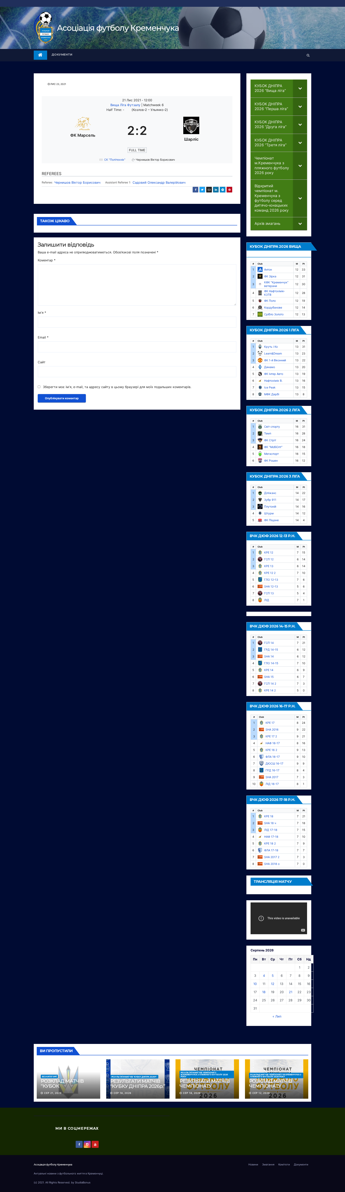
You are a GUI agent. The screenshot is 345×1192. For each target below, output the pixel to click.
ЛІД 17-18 (270, 830)
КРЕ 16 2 (271, 750)
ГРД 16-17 (272, 770)
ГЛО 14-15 (271, 663)
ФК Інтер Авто (273, 373)
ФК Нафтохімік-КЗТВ (274, 292)
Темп (267, 433)
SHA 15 (269, 676)
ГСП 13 (269, 593)
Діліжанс (270, 493)
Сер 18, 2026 (122, 1092)
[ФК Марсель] (82, 130)
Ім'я (42, 313)
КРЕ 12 (268, 552)
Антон (268, 269)
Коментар (47, 260)
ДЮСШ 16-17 (274, 763)
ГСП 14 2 (270, 683)
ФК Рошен (271, 460)
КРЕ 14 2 (270, 690)
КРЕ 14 (268, 670)
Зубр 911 (270, 499)
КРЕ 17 (270, 722)
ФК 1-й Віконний (275, 360)
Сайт (42, 362)
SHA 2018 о (272, 863)
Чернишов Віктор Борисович (77, 182)
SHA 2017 (272, 777)
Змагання (268, 1164)
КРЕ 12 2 (270, 573)
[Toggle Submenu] (300, 88)
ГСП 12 (269, 559)
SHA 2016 (272, 729)
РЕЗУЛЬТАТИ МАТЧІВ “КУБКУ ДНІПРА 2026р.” (134, 1076)
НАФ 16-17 (273, 743)
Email (43, 337)
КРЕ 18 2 (270, 843)
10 (255, 984)
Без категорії (49, 1076)
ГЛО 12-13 (271, 579)
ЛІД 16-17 (272, 784)
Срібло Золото (274, 314)
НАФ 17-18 (271, 836)
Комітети (284, 1164)
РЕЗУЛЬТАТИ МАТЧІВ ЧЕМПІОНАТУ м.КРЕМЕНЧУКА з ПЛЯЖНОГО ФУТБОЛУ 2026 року (204, 1074)
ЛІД (266, 600)
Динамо (269, 367)
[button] (308, 55)
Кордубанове (273, 307)
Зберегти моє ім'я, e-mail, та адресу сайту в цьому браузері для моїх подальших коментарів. (117, 387)
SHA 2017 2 (271, 857)
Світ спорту (272, 426)
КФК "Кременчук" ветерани (276, 284)
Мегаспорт (271, 453)
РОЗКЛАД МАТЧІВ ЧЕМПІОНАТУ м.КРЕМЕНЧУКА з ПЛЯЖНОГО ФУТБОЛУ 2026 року (275, 1075)
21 (290, 992)
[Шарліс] (191, 130)
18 (264, 992)
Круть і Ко (271, 346)
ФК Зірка (270, 276)
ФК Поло (270, 300)
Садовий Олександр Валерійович (159, 182)
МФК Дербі (271, 394)
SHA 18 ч (270, 823)
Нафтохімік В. (273, 380)
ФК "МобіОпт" (273, 447)
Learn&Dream (273, 353)
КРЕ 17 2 (271, 736)
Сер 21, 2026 (53, 1092)
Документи (62, 54)
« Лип (277, 1016)
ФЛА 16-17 (273, 756)
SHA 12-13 (271, 586)
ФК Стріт (270, 440)
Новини (253, 1164)
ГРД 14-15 (271, 649)
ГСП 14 (269, 642)
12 (272, 984)
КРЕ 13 (268, 566)
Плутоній (270, 506)
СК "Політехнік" (114, 159)
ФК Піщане (271, 520)
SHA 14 (269, 656)
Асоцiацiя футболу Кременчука (118, 28)
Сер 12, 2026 (261, 1092)
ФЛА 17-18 (271, 850)
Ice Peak (270, 387)
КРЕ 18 (268, 816)
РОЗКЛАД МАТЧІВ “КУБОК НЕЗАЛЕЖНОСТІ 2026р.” (62, 1088)
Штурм (269, 513)
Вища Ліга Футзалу (125, 105)
